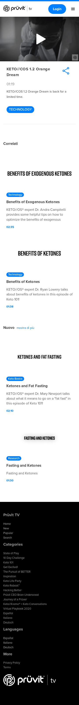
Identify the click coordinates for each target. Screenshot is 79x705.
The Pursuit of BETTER (17, 572)
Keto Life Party (12, 581)
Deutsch (8, 622)
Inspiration (9, 576)
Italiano (7, 618)
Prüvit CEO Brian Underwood (21, 595)
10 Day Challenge (14, 558)
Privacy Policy (11, 663)
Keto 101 (8, 562)
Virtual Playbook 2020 (17, 608)
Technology (20, 109)
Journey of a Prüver (15, 599)
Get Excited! (10, 567)
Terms (7, 667)
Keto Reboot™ (11, 585)
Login (57, 9)
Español (8, 613)
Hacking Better (12, 590)
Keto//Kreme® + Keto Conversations (25, 604)
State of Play (11, 553)
